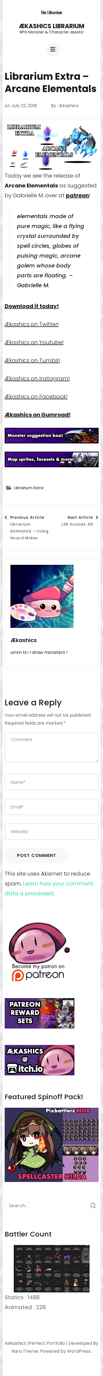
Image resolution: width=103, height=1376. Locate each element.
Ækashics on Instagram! (37, 378)
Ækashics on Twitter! (32, 324)
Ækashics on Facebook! (36, 396)
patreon (77, 195)
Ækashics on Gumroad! (38, 414)
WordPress (79, 1351)
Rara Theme (25, 1351)
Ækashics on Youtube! (34, 342)
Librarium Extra (28, 488)
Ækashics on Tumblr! (32, 360)
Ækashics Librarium (51, 26)
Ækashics (69, 105)
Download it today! (32, 306)
